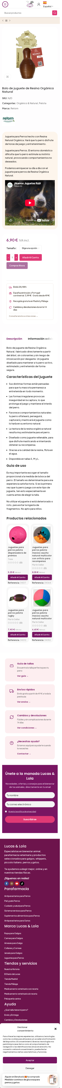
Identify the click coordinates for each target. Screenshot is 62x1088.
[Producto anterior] (3, 20)
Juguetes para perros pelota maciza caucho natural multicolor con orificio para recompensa (42, 554)
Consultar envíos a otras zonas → (23, 316)
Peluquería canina (12, 998)
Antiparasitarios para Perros (17, 896)
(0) (20, 562)
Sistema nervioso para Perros (18, 910)
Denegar (30, 1068)
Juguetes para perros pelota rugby (16, 613)
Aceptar (30, 1060)
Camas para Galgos (13, 938)
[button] (55, 1028)
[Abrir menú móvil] (5, 4)
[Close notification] (55, 1076)
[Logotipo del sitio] (29, 3)
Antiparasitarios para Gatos (17, 920)
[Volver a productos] (6, 20)
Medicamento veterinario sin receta (20, 993)
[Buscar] (54, 12)
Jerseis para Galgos (13, 953)
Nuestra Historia (11, 969)
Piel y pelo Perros (12, 901)
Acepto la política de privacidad (22, 811)
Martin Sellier (38, 565)
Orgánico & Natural (27, 103)
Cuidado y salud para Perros (17, 905)
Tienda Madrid (11, 979)
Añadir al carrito (30, 257)
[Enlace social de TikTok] (22, 883)
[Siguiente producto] (10, 20)
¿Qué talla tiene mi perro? (16, 1010)
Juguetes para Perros (14, 958)
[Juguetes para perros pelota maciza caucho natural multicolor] (42, 598)
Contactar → (24, 753)
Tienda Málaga (11, 984)
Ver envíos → (24, 701)
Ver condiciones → (27, 727)
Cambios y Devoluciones (15, 1019)
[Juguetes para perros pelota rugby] (18, 598)
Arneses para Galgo (13, 943)
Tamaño (11, 248)
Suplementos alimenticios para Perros (22, 915)
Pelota (42, 103)
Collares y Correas (12, 948)
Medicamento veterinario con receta (21, 989)
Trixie (10, 559)
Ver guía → (22, 676)
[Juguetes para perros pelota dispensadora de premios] (18, 535)
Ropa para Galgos (12, 933)
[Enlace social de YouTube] (17, 883)
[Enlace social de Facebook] (6, 883)
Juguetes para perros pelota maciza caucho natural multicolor (42, 614)
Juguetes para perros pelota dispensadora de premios (17, 551)
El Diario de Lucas (12, 974)
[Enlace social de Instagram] (12, 883)
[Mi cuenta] (39, 4)
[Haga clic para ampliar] (7, 77)
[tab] (14, 339)
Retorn (14, 108)
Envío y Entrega (11, 1015)
